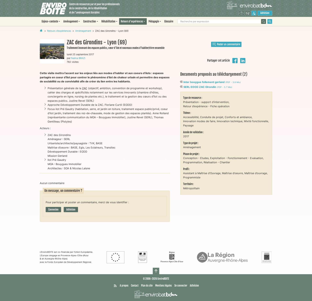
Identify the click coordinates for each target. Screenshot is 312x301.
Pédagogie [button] (154, 21)
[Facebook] (235, 60)
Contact (134, 285)
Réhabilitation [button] (108, 21)
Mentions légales (163, 285)
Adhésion (264, 13)
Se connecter (180, 285)
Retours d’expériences (59, 30)
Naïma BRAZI (78, 58)
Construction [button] (89, 21)
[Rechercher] (263, 21)
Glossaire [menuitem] (168, 21)
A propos (124, 285)
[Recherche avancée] (269, 21)
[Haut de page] (156, 271)
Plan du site (147, 285)
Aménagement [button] (70, 21)
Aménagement (83, 30)
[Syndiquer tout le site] (115, 286)
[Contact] (247, 13)
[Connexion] (253, 13)
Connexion (53, 209)
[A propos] (241, 13)
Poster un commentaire (228, 44)
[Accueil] (53, 8)
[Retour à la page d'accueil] (41, 30)
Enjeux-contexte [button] (50, 21)
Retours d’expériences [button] (132, 21)
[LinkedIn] (242, 60)
